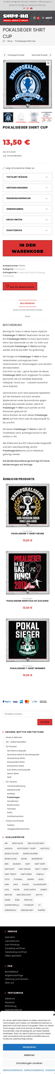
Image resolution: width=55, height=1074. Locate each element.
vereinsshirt (27, 910)
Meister (8, 895)
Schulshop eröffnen (15, 948)
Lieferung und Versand (16, 979)
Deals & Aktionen (14, 737)
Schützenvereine (15, 816)
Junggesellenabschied (18, 829)
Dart (27, 864)
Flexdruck (10, 1002)
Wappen (41, 910)
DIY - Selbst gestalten (16, 741)
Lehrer (43, 889)
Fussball (18, 879)
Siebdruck (10, 998)
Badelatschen (12, 853)
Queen (7, 900)
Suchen (44, 722)
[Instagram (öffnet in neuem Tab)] (27, 8)
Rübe (17, 900)
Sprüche (28, 900)
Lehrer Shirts (13, 773)
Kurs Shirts (30, 889)
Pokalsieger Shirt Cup (25, 41)
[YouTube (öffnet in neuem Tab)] (31, 8)
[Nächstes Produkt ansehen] (50, 55)
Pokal (31, 272)
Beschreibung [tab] (27, 303)
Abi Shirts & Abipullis (16, 750)
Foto (7, 879)
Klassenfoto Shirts (15, 765)
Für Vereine (11, 781)
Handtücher (12, 801)
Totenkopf (29, 905)
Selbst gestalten (13, 955)
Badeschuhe (13, 805)
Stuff (9, 777)
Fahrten (10, 825)
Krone (17, 889)
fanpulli (40, 874)
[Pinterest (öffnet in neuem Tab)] (24, 8)
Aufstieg (11, 793)
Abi (6, 843)
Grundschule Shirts (16, 758)
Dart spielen (25, 869)
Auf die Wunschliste (22, 287)
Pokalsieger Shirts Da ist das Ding (27, 600)
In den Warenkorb (27, 248)
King (15, 884)
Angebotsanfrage (14, 975)
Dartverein (26, 874)
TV (39, 905)
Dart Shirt (40, 864)
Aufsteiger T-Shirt (26, 848)
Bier (7, 864)
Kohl (7, 889)
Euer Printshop (12, 944)
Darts (9, 812)
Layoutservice (12, 941)
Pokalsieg (39, 272)
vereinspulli (10, 910)
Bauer (24, 858)
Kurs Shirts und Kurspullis (18, 769)
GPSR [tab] (27, 316)
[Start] (4, 41)
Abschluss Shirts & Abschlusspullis (23, 754)
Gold (40, 879)
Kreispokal (23, 272)
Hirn (7, 884)
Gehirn (30, 879)
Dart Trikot (10, 874)
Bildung (17, 864)
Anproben (10, 937)
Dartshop (9, 869)
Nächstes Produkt (39, 55)
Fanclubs (11, 808)
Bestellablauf (11, 971)
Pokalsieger (19, 269)
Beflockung (10, 1006)
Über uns (9, 982)
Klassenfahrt (40, 884)
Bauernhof (37, 858)
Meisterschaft (13, 789)
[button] (48, 63)
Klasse (25, 884)
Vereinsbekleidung (16, 786)
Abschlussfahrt (36, 843)
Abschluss (17, 843)
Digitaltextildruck (13, 1009)
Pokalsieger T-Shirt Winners (27, 668)
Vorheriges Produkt (16, 55)
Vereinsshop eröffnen (16, 952)
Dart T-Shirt (41, 869)
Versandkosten (14, 155)
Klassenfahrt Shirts (16, 762)
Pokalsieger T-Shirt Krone (27, 533)
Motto (39, 895)
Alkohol (9, 848)
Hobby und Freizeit (15, 820)
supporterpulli (12, 905)
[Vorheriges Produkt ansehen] (5, 55)
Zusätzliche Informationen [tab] (27, 310)
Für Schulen (11, 746)
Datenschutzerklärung (13, 1070)
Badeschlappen (30, 853)
